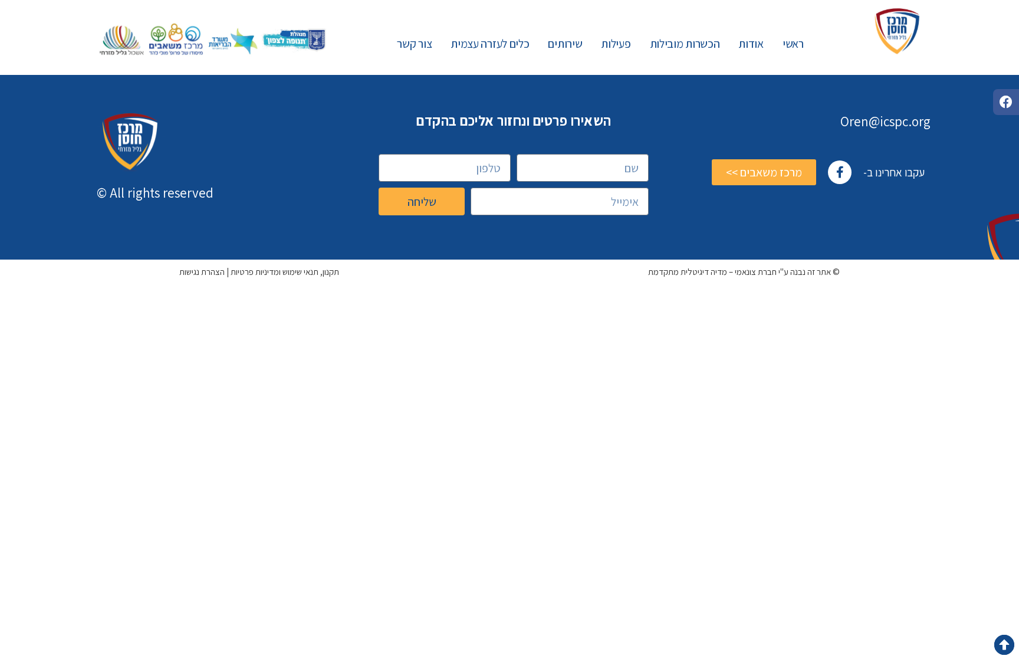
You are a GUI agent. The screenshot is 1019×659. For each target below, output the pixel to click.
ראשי (793, 43)
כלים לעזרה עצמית (490, 43)
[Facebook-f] (840, 172)
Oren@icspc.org (885, 121)
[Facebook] (1006, 102)
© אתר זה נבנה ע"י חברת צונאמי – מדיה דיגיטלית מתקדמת (744, 271)
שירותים (565, 43)
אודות (751, 43)
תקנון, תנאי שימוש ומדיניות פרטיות (285, 271)
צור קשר (414, 43)
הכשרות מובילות (685, 43)
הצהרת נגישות (202, 271)
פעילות (615, 43)
